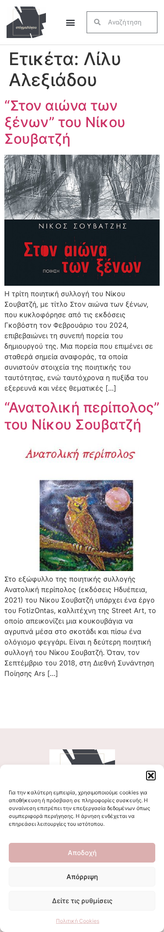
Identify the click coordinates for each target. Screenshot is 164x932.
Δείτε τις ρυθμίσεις (82, 901)
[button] (151, 775)
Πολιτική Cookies (77, 921)
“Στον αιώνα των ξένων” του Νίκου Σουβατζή (65, 122)
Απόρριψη (82, 877)
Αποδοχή (82, 853)
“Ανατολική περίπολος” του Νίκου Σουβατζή (82, 416)
